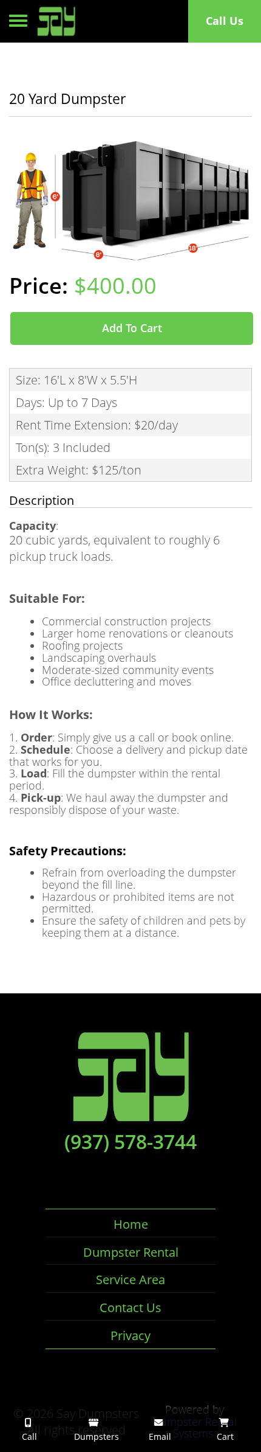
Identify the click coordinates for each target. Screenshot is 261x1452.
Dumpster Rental (130, 1252)
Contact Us (130, 1307)
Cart (224, 1436)
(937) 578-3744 (130, 1142)
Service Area (130, 1279)
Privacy (130, 1335)
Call (28, 1436)
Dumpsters (95, 1436)
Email (158, 1436)
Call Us (224, 20)
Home (131, 1224)
